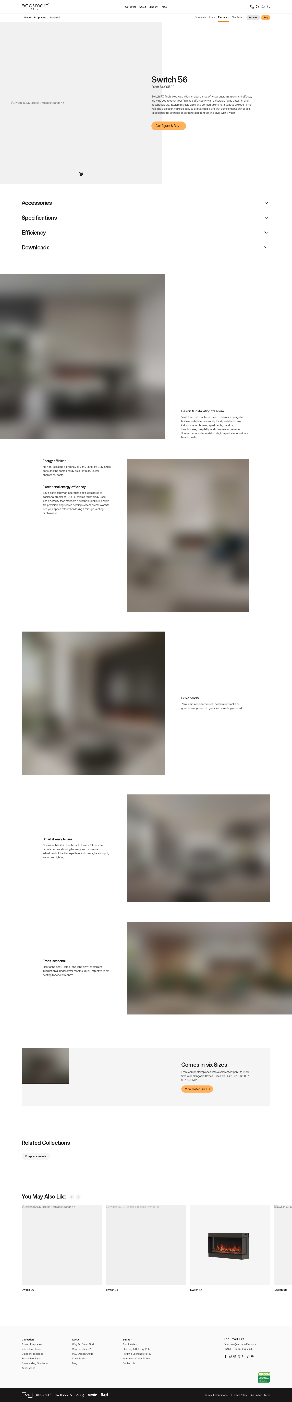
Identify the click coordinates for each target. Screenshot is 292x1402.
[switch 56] (81, 174)
